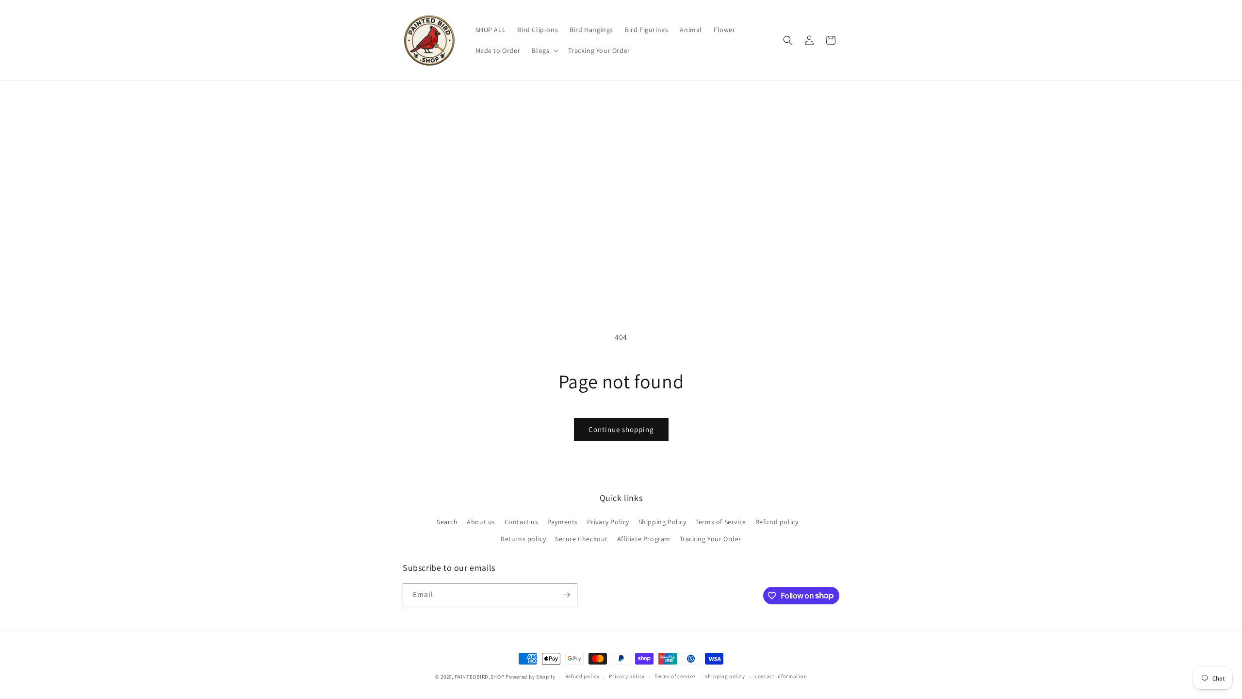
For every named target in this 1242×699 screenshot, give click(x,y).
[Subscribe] (566, 594)
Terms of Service (720, 521)
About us (481, 521)
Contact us (522, 521)
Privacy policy (627, 676)
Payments (562, 521)
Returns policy (523, 538)
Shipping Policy (662, 521)
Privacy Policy (608, 521)
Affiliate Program (643, 538)
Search (447, 521)
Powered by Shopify (531, 676)
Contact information (780, 676)
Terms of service (674, 676)
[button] (544, 50)
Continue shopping (621, 429)
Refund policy (777, 521)
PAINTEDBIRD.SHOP (479, 676)
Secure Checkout (581, 538)
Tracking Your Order (710, 538)
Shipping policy (725, 676)
